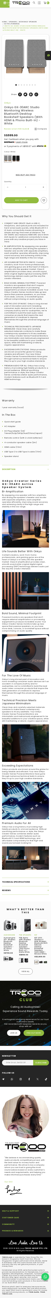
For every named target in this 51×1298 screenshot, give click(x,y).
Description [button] (8, 469)
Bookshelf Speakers (28, 22)
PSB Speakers (25, 935)
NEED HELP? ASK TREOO (25, 175)
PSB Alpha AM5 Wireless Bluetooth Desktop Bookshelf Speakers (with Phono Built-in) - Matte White (25, 945)
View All (25, 971)
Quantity (8, 181)
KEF (35, 935)
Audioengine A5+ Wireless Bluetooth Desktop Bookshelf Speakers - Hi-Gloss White (9, 944)
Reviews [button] (6, 890)
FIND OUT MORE (34, 1033)
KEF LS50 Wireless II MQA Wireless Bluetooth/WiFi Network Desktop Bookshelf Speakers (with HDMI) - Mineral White (41, 946)
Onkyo (7, 103)
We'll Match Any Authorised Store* (25, 5)
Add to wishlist (44, 200)
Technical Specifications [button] (16, 882)
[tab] (25, 469)
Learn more (22, 142)
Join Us (14, 1033)
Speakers (13, 22)
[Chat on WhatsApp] (45, 1276)
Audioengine (9, 935)
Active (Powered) (12, 24)
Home (4, 22)
